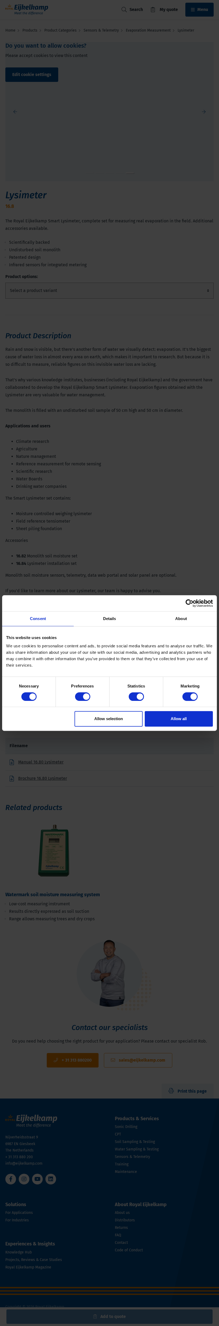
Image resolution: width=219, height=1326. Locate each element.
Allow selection (108, 718)
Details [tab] (109, 618)
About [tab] (181, 618)
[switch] (82, 696)
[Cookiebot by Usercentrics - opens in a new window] (189, 603)
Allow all (179, 718)
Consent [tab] (38, 618)
